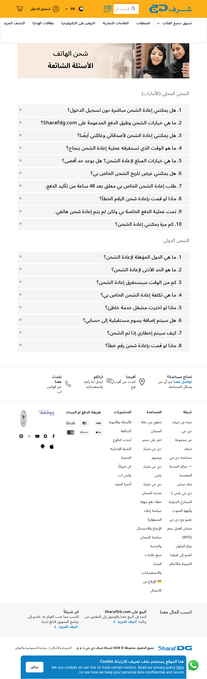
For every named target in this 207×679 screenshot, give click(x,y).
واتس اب (124, 475)
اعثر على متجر (152, 440)
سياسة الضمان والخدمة (151, 542)
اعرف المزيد (127, 621)
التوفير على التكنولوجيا (78, 23)
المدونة (126, 457)
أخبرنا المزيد (123, 484)
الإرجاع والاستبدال (149, 528)
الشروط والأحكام (180, 563)
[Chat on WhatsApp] (193, 665)
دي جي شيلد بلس (152, 471)
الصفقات (143, 23)
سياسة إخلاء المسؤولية (153, 515)
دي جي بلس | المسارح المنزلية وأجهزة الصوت (180, 501)
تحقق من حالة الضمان (151, 427)
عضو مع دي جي (180, 519)
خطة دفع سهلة (151, 502)
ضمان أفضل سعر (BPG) (179, 533)
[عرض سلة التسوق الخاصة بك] (19, 9)
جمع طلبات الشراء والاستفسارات (151, 563)
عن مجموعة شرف (183, 444)
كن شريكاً (124, 466)
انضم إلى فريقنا (181, 555)
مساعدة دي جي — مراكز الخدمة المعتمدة (180, 466)
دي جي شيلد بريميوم (152, 453)
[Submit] (134, 9)
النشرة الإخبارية (120, 448)
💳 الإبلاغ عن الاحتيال (152, 586)
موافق (35, 667)
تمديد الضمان (152, 493)
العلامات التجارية (116, 23)
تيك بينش (184, 484)
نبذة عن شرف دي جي (182, 427)
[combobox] (126, 9)
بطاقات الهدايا (43, 23)
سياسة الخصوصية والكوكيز (31, 648)
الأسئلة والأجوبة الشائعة (120, 427)
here (180, 667)
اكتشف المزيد (14, 23)
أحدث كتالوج (122, 440)
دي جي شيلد (152, 484)
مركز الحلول (184, 546)
